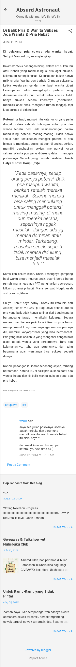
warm (23, 421)
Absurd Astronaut (38, 9)
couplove (11, 405)
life (24, 405)
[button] (70, 31)
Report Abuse (38, 658)
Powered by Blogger (38, 650)
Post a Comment (18, 464)
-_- (5, 492)
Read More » (63, 527)
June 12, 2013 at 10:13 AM (36, 455)
